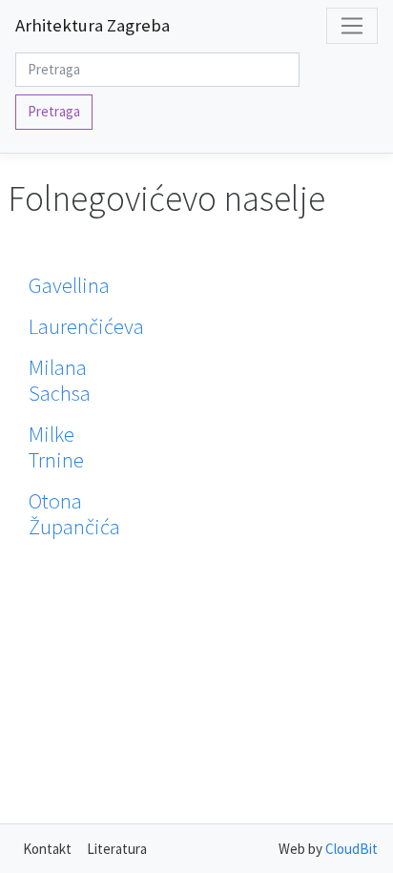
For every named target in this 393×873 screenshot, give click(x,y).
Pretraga (54, 111)
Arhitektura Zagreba (92, 25)
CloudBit (351, 849)
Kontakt (47, 849)
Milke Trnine (56, 447)
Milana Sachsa (60, 380)
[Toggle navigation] (352, 26)
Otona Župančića (74, 514)
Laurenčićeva (86, 326)
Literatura (117, 849)
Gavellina (69, 285)
